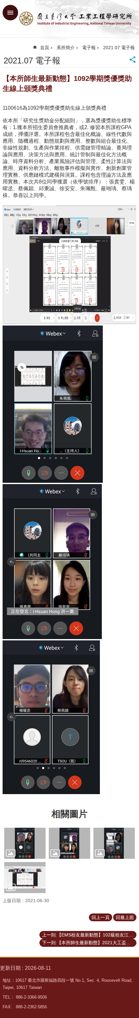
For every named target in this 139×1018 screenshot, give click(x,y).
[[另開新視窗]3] (25, 843)
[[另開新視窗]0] (25, 877)
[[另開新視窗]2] (69, 843)
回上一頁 (100, 917)
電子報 (89, 47)
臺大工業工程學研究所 (76, 19)
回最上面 (125, 917)
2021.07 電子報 (119, 47)
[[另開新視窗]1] (114, 843)
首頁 (44, 47)
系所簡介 (66, 47)
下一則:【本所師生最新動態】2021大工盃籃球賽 (89, 942)
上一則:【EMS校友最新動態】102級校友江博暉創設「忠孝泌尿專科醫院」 (89, 934)
